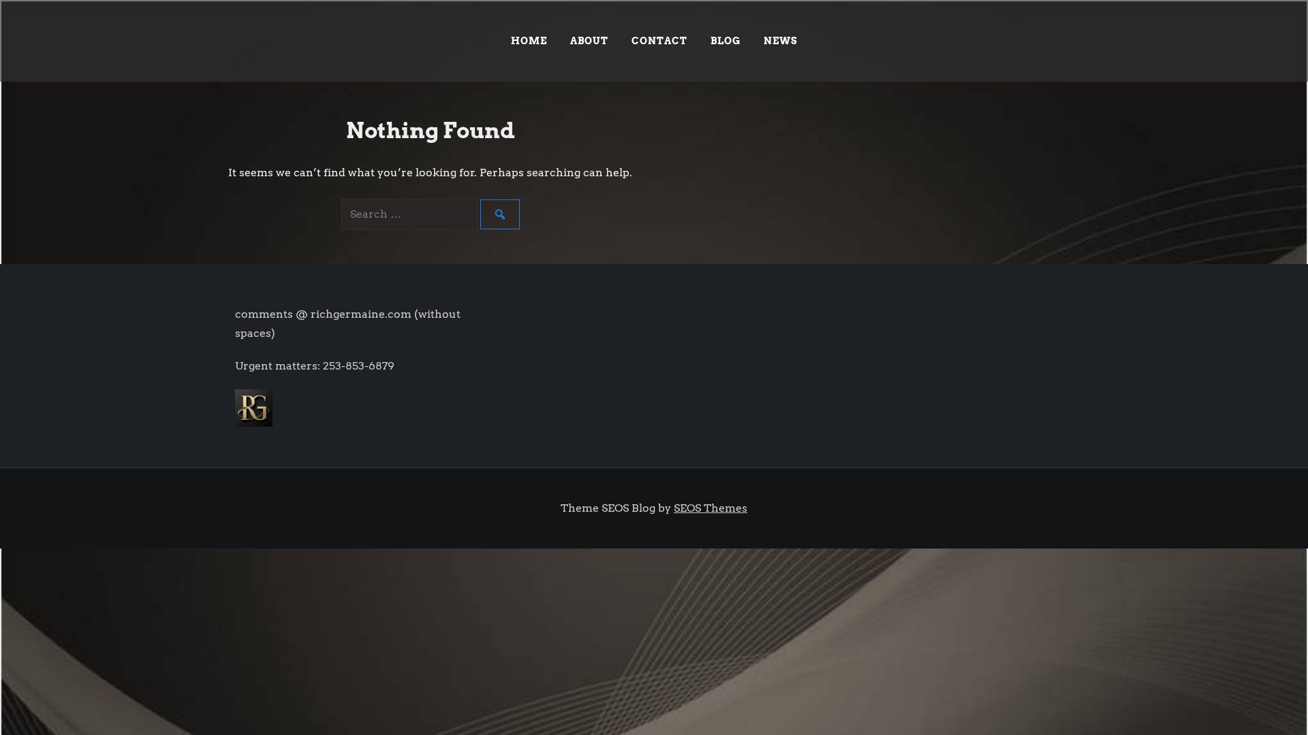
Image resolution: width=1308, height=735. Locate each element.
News (781, 40)
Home (529, 40)
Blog (726, 40)
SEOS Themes (710, 508)
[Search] (500, 214)
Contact (659, 40)
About (589, 40)
